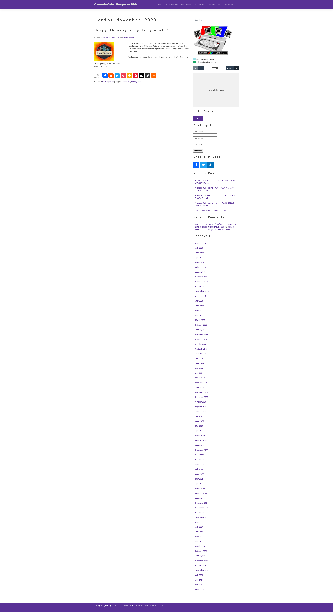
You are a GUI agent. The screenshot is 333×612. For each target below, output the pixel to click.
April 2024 (199, 373)
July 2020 (199, 575)
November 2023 (201, 397)
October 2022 (200, 460)
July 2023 (199, 416)
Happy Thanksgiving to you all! (131, 30)
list (236, 68)
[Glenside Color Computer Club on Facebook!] (196, 165)
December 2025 (201, 277)
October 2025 (200, 286)
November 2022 (201, 455)
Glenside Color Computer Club (115, 4)
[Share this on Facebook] (105, 75)
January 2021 (201, 556)
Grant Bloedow (128, 38)
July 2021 (199, 527)
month (230, 68)
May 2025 (199, 310)
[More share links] (153, 75)
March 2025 (200, 320)
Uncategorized (108, 82)
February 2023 (201, 440)
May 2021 (199, 537)
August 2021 (200, 522)
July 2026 (199, 248)
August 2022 (200, 464)
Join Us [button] (198, 119)
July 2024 (199, 359)
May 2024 (199, 368)
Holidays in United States (206, 62)
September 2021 (202, 517)
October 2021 (200, 512)
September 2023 (202, 407)
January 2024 (201, 387)
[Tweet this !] (117, 75)
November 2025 (201, 282)
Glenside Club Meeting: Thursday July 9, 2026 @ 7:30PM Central (214, 189)
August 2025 (200, 296)
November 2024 (201, 339)
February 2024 (201, 383)
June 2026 (199, 253)
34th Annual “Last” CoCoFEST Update (210, 210)
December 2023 (201, 392)
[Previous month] (195, 68)
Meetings (162, 4)
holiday (134, 82)
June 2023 (199, 421)
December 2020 (201, 561)
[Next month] (201, 68)
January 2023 (201, 445)
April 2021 (199, 541)
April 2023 (199, 431)
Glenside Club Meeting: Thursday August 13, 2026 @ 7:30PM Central (215, 181)
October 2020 (200, 565)
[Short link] (147, 75)
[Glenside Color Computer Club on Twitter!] (203, 165)
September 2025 (202, 291)
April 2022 (199, 484)
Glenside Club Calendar (205, 59)
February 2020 (201, 589)
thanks (140, 82)
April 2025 (199, 315)
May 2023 (199, 426)
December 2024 (201, 334)
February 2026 (201, 267)
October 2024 (200, 344)
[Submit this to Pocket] (123, 75)
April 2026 (199, 258)
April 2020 (199, 580)
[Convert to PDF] (135, 75)
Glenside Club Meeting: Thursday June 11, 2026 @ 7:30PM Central (215, 196)
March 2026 (200, 262)
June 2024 (199, 363)
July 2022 (199, 469)
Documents (186, 4)
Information (215, 4)
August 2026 (200, 243)
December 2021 (201, 503)
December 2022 (201, 450)
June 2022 (199, 474)
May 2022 (199, 479)
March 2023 (200, 436)
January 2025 (201, 330)
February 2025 (201, 325)
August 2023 (200, 411)
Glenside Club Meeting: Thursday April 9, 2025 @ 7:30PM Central (214, 204)
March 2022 (200, 488)
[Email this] (141, 75)
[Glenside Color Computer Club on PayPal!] (210, 165)
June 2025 (199, 306)
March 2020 (200, 585)
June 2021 (199, 532)
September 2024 (202, 349)
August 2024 (200, 354)
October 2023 (200, 402)
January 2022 (201, 498)
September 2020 (202, 570)
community (125, 82)
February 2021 (201, 551)
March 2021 (200, 546)
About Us (199, 4)
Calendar (173, 4)
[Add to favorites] (129, 75)
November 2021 (201, 508)
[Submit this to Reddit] (111, 75)
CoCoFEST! (230, 4)
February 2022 (201, 493)
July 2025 (199, 301)
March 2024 (200, 378)
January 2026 (201, 272)
